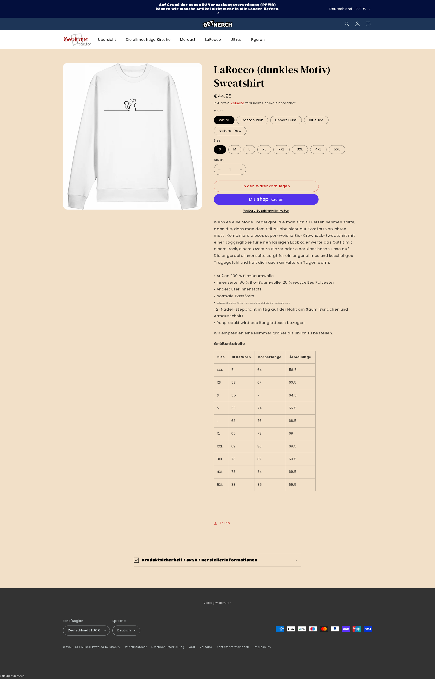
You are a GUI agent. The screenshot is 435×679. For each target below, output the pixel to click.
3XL (300, 149)
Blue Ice (316, 120)
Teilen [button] (224, 523)
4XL (318, 149)
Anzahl (219, 160)
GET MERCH (83, 647)
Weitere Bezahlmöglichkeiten (266, 211)
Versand (237, 103)
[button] (347, 24)
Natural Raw (230, 130)
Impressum (262, 647)
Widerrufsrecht (136, 647)
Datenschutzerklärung (167, 647)
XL (264, 149)
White (224, 120)
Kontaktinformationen (233, 647)
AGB (192, 647)
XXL (281, 149)
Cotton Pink (252, 120)
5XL (337, 149)
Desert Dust (286, 120)
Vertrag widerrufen (217, 603)
